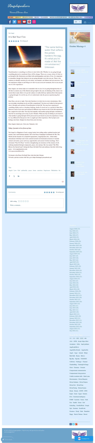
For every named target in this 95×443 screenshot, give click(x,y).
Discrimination (73, 379)
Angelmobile (84, 350)
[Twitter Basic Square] (73, 424)
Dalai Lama (86, 376)
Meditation (54, 170)
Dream (71, 391)
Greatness (72, 411)
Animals (81, 353)
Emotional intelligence (79, 397)
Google (87, 405)
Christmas (76, 367)
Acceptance (73, 344)
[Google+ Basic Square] (76, 424)
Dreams (76, 391)
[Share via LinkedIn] (18, 176)
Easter (75, 394)
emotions (40, 170)
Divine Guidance (74, 382)
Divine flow (73, 385)
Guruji (77, 411)
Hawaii (85, 414)
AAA (71, 341)
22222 (81, 338)
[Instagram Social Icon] (34, 22)
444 (85, 338)
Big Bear (72, 359)
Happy (71, 414)
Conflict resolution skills (76, 376)
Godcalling (72, 405)
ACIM (75, 341)
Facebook (76, 399)
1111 (74, 338)
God (19, 170)
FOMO (71, 399)
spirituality (24, 170)
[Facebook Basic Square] (71, 424)
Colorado (82, 367)
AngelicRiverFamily (75, 350)
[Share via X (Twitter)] (14, 176)
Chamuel (85, 362)
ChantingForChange (83, 364)
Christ (71, 367)
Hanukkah (86, 411)
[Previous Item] (72, 37)
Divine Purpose (84, 382)
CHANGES (84, 359)
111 (71, 338)
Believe (83, 356)
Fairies (82, 399)
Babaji (85, 353)
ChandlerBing (73, 364)
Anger (76, 353)
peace (30, 170)
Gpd (71, 408)
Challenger (79, 362)
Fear (71, 402)
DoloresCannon (82, 388)
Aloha (78, 344)
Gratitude (75, 408)
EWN (85, 391)
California (72, 362)
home (34, 170)
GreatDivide (82, 408)
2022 (77, 338)
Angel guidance (85, 344)
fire (59, 170)
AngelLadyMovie (74, 347)
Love (15, 170)
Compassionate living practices (78, 373)
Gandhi (75, 402)
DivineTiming (73, 388)
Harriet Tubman (78, 414)
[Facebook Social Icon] (9, 22)
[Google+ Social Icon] (19, 22)
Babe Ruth (72, 356)
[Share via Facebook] (9, 176)
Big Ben (77, 359)
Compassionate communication (78, 370)
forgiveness (47, 170)
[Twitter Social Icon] (14, 22)
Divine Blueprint (82, 379)
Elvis (71, 397)
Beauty (78, 356)
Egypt (80, 394)
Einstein (85, 394)
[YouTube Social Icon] (24, 22)
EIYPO (81, 391)
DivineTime (80, 385)
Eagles (71, 394)
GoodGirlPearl (80, 405)
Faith (86, 399)
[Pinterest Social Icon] (29, 22)
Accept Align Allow (83, 341)
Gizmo (79, 402)
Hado (81, 411)
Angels (11, 170)
